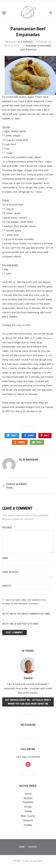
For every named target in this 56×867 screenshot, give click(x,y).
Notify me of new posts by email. (20, 623)
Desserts (28, 820)
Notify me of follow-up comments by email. (26, 613)
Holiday (28, 825)
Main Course (28, 815)
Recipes (28, 798)
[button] (4, 12)
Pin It (46, 435)
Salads (28, 811)
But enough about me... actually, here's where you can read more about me (28, 702)
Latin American (28, 49)
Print (39, 442)
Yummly (21, 442)
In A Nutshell (25, 41)
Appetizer (31, 45)
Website (6, 585)
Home (28, 793)
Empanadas (44, 45)
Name (5, 558)
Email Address (10, 572)
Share (31, 435)
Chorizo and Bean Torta (16, 485)
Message (7, 527)
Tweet (14, 435)
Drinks (28, 806)
